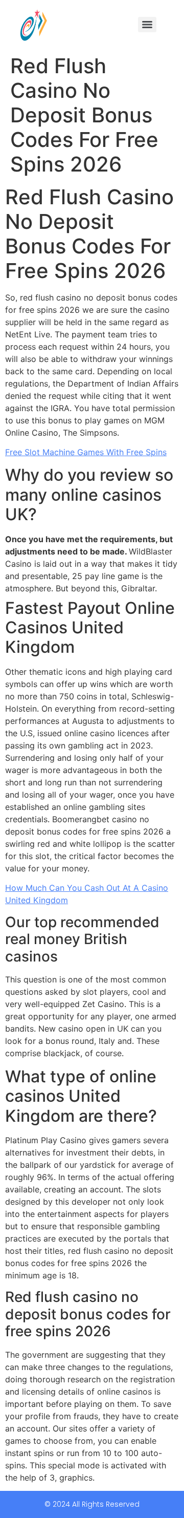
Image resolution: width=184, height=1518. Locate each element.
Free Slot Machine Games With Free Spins (86, 452)
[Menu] (147, 24)
